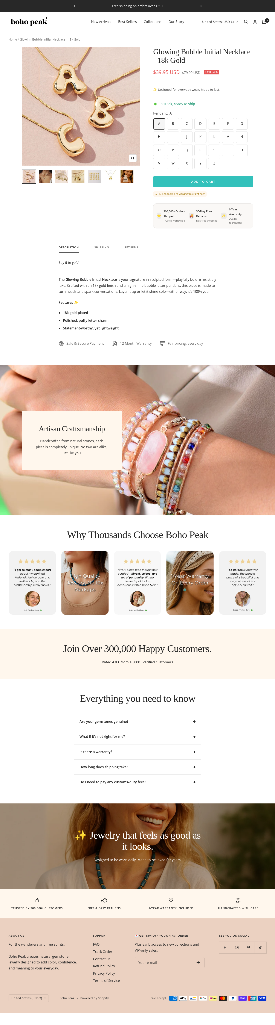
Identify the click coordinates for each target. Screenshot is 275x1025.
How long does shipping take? (103, 767)
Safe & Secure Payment (85, 343)
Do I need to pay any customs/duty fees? (112, 782)
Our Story (176, 21)
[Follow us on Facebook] (225, 947)
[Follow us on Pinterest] (249, 947)
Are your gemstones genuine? (103, 721)
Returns (131, 247)
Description (69, 247)
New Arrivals (101, 21)
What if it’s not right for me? (102, 736)
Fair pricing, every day (185, 343)
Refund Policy (104, 966)
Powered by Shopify (94, 998)
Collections (153, 21)
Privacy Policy (104, 973)
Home (13, 39)
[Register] (198, 962)
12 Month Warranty (136, 343)
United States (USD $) (218, 22)
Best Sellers (127, 21)
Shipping (101, 247)
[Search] (246, 22)
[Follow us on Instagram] (237, 947)
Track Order (102, 951)
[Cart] (264, 22)
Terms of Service (106, 980)
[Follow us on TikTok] (260, 947)
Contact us (101, 959)
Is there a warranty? (95, 751)
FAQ (96, 944)
